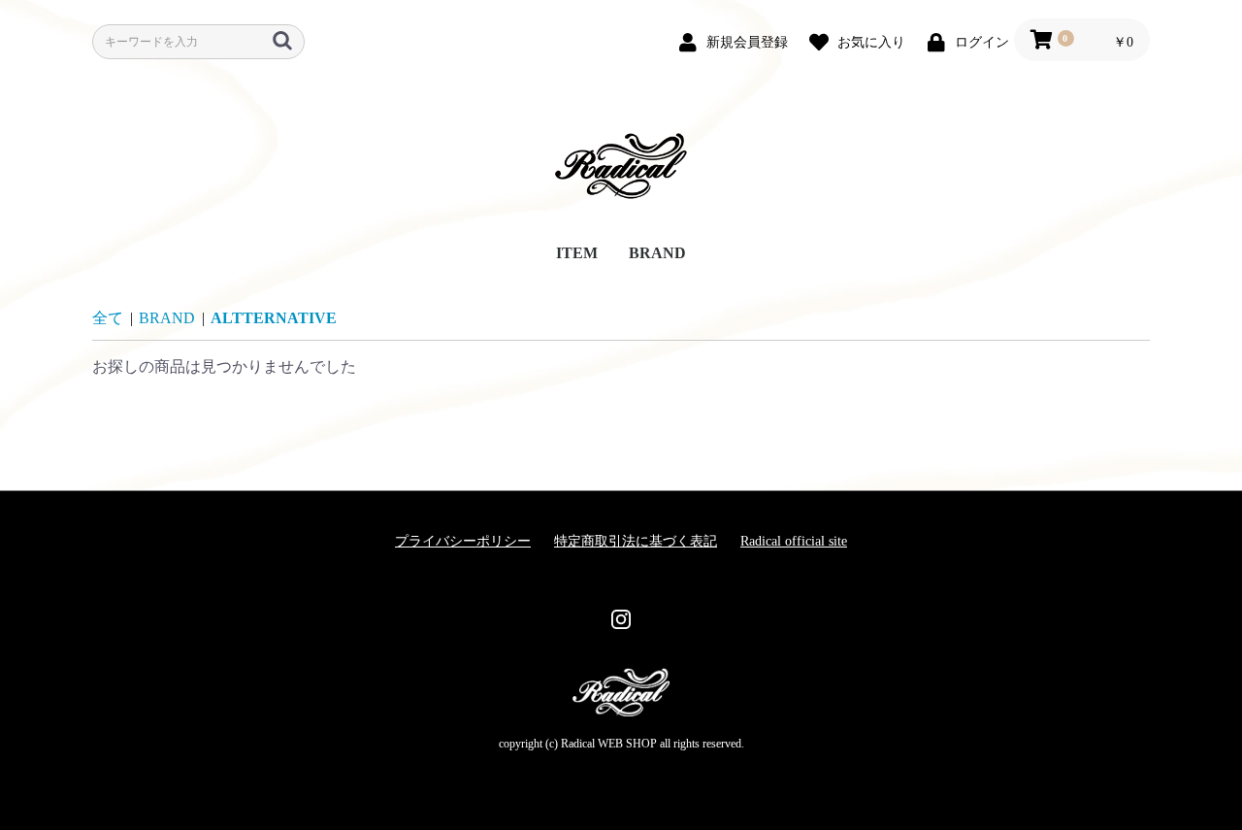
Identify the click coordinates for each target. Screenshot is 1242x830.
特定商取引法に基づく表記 (635, 541)
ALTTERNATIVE (274, 318)
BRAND (657, 253)
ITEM (577, 253)
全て (107, 318)
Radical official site (793, 541)
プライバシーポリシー (463, 541)
